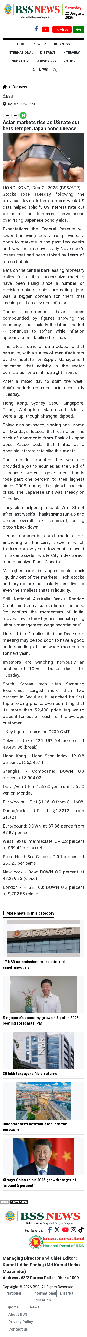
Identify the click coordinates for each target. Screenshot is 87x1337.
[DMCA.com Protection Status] (14, 1202)
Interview (71, 53)
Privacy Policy (20, 1322)
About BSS (17, 1314)
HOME (21, 44)
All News (40, 70)
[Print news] (23, 115)
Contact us (18, 1329)
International (20, 53)
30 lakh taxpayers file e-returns (30, 1073)
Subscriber (46, 61)
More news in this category (30, 913)
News (37, 44)
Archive (63, 29)
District (47, 53)
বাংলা (78, 30)
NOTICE (69, 61)
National (13, 1293)
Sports (18, 61)
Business (62, 44)
